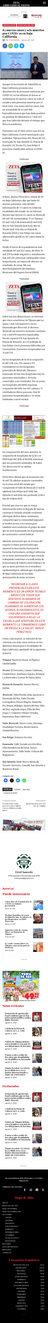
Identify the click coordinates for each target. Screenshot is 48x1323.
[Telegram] (21, 45)
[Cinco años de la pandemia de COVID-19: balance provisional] (38, 905)
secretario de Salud (10, 793)
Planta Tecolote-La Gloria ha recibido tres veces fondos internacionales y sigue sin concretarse (17, 1071)
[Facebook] (4, 45)
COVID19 (17, 789)
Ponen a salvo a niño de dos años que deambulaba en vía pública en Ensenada (17, 1057)
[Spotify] (36, 1190)
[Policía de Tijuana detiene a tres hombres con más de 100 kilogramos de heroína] (37, 1045)
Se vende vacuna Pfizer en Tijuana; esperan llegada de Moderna (17, 945)
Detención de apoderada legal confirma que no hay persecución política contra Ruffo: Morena (18, 1016)
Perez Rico (26, 789)
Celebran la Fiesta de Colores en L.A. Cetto (15, 1029)
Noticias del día (26, 25)
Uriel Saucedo (14, 40)
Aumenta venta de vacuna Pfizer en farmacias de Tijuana (16, 932)
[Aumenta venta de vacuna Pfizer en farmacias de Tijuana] (38, 933)
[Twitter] (16, 45)
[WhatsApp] (10, 45)
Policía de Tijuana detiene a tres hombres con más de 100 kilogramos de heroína (18, 1043)
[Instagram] (30, 1190)
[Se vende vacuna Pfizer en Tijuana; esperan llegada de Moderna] (38, 947)
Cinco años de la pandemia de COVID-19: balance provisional (18, 903)
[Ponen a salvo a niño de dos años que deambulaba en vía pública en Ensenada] (37, 1058)
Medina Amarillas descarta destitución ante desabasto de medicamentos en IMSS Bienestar (18, 918)
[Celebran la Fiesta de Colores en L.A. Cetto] (37, 1031)
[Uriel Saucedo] (4, 40)
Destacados (9, 25)
